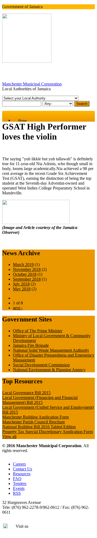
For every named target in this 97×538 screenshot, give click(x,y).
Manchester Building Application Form (35, 417)
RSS (17, 493)
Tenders (19, 483)
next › (18, 307)
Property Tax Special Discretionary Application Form (47, 431)
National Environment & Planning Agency (49, 369)
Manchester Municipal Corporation (32, 84)
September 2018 (27, 279)
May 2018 (21, 289)
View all (9, 436)
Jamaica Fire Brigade (31, 345)
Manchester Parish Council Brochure (33, 422)
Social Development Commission (41, 365)
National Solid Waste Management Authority (51, 350)
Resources (21, 473)
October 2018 (24, 274)
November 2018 (27, 269)
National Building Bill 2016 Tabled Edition (39, 426)
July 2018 (21, 284)
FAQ (17, 478)
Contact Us (22, 469)
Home (22, 120)
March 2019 (23, 264)
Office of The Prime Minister (37, 330)
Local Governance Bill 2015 (26, 392)
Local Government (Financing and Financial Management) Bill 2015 (40, 400)
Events (19, 488)
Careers (19, 464)
